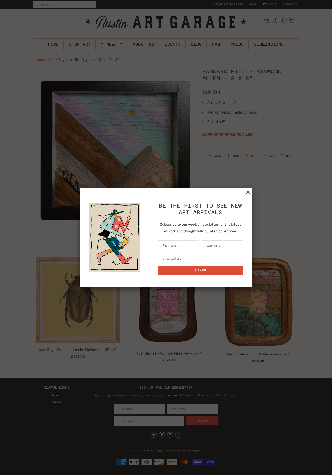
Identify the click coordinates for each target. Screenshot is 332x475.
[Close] (248, 192)
